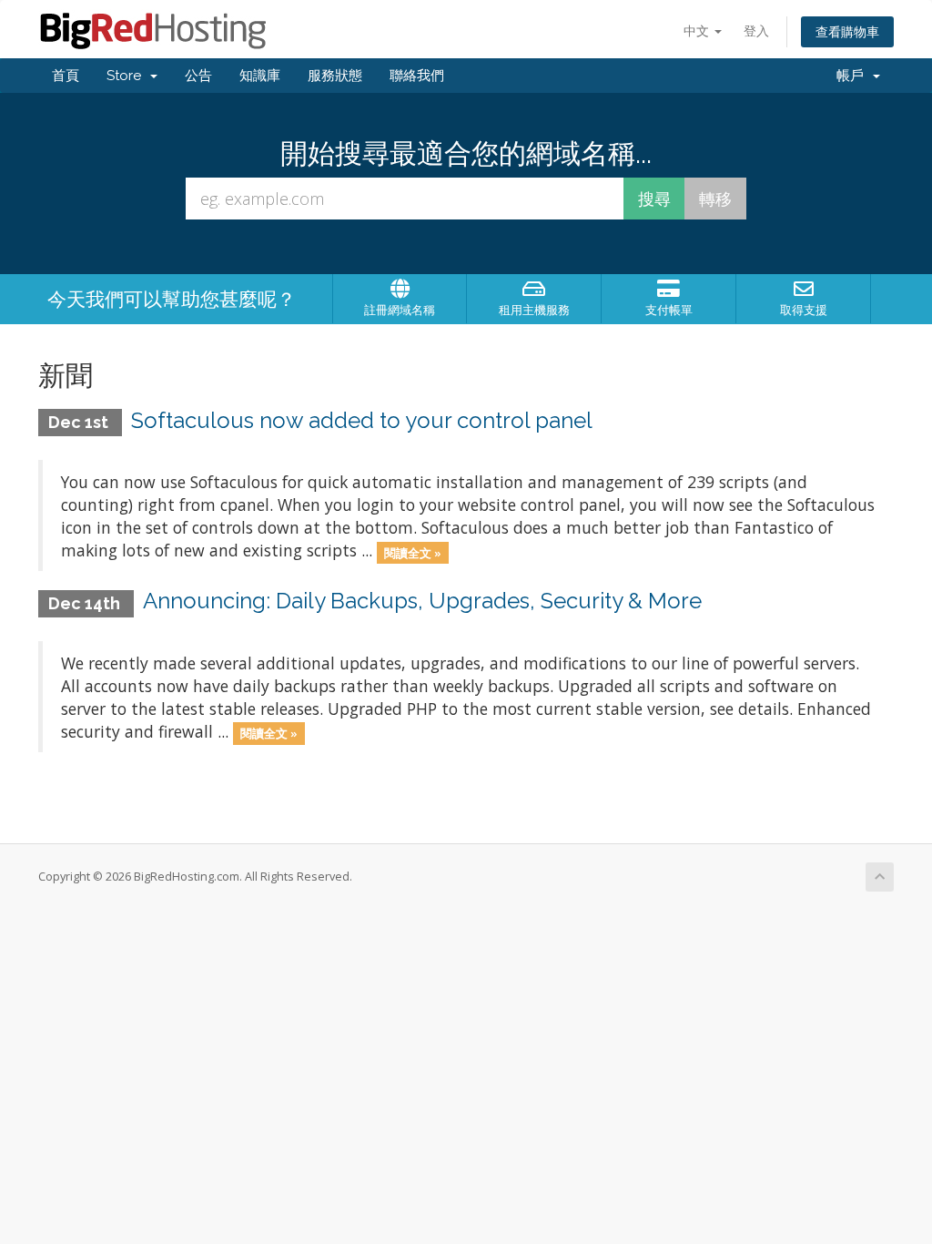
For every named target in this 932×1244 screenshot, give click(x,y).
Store (127, 75)
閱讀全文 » (412, 552)
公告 (198, 75)
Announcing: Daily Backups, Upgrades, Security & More (422, 600)
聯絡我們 (417, 75)
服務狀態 (335, 75)
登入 (756, 30)
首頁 (65, 75)
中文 (698, 30)
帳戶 (853, 75)
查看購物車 (847, 31)
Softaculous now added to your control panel (362, 420)
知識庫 (259, 75)
